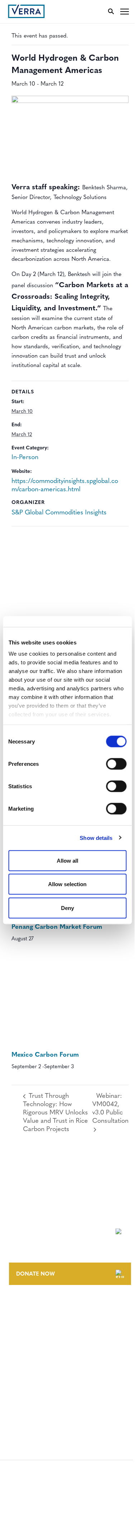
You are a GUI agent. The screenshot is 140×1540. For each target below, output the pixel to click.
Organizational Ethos (39, 1348)
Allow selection (67, 884)
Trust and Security (34, 1402)
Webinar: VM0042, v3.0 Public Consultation (110, 1109)
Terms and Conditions (39, 1362)
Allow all (67, 860)
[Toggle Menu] (124, 11)
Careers (19, 1321)
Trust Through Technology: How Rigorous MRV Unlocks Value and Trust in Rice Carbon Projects (55, 1113)
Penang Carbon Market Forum (56, 927)
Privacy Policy (28, 1389)
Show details (96, 838)
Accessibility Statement (40, 1375)
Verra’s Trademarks (35, 1334)
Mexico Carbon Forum (45, 1055)
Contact (20, 1308)
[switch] (116, 763)
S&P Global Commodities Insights (59, 513)
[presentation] (70, 1001)
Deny (67, 908)
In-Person (24, 457)
